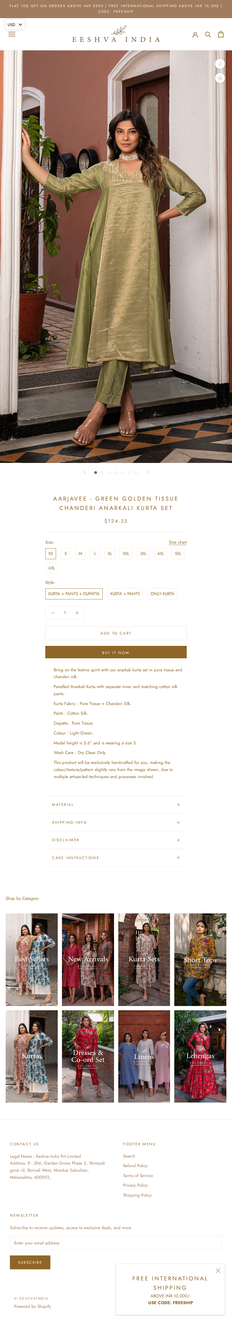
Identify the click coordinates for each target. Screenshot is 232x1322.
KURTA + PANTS (125, 594)
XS (50, 553)
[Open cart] (221, 34)
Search (129, 1156)
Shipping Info (69, 822)
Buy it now (116, 652)
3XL (143, 553)
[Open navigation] (11, 34)
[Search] (208, 34)
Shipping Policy (137, 1195)
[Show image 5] (122, 472)
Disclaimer (66, 840)
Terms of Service (138, 1175)
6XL (51, 568)
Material (63, 804)
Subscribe (30, 1262)
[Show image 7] (136, 472)
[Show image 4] (116, 472)
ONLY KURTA (162, 594)
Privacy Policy (135, 1185)
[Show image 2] (102, 472)
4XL (160, 553)
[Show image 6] (129, 472)
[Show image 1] (95, 472)
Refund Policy (135, 1166)
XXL (126, 553)
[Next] (147, 472)
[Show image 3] (109, 472)
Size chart (178, 542)
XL (110, 553)
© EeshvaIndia (31, 1298)
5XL (178, 553)
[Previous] (84, 472)
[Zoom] (220, 64)
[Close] (218, 1270)
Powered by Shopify (32, 1306)
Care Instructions (75, 857)
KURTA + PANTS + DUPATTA (74, 594)
